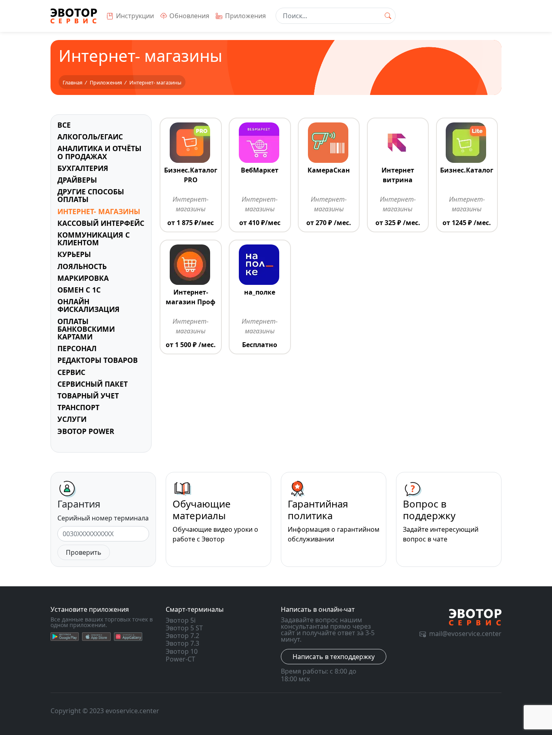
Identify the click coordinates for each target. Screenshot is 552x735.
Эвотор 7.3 (182, 643)
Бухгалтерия (82, 168)
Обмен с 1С (79, 290)
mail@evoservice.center (465, 633)
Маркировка (83, 278)
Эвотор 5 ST (184, 627)
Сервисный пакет (92, 384)
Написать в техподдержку (334, 656)
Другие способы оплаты (90, 195)
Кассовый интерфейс (100, 223)
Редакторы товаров (97, 360)
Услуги (71, 419)
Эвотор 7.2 (182, 635)
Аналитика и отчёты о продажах (99, 152)
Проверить (83, 552)
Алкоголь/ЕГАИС (90, 136)
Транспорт (78, 407)
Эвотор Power (85, 431)
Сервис (71, 372)
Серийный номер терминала (103, 518)
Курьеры (74, 254)
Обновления (189, 15)
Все (64, 125)
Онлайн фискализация (88, 305)
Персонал (77, 348)
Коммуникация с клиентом (93, 238)
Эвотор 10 (182, 651)
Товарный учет (88, 395)
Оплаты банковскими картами (86, 328)
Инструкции (135, 15)
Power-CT (180, 659)
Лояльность (82, 266)
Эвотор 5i (181, 620)
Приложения (245, 15)
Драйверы (77, 180)
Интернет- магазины (98, 211)
